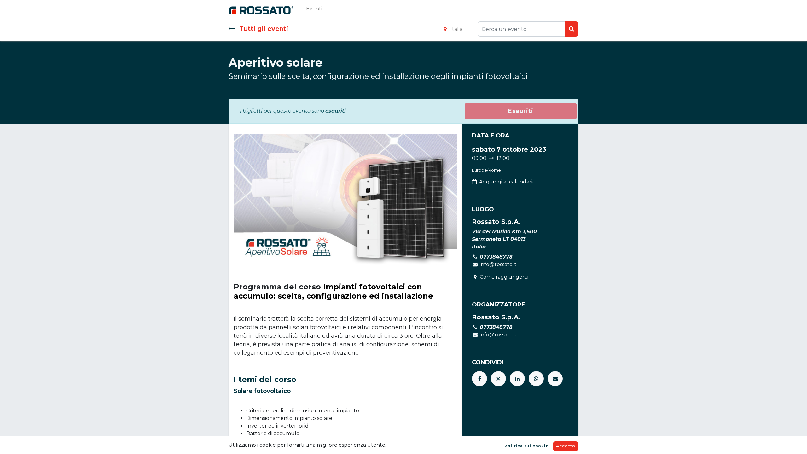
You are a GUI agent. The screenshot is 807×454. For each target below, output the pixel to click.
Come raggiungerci (504, 277)
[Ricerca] (571, 29)
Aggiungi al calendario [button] (507, 182)
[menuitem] (314, 10)
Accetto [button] (565, 446)
